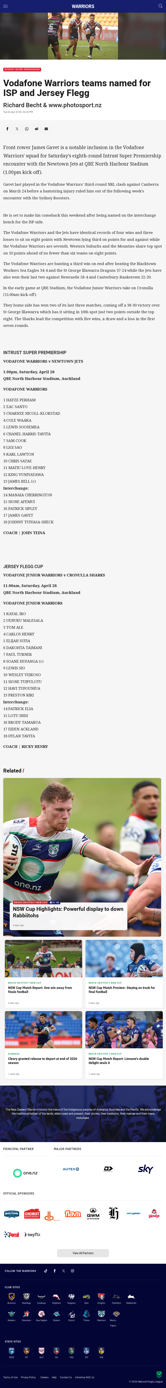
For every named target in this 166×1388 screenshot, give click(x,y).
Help (54, 1377)
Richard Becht (22, 105)
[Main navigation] (5, 6)
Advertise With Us (84, 1377)
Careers (44, 1377)
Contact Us (66, 1377)
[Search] (160, 6)
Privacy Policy (28, 1377)
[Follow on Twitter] (63, 1271)
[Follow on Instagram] (72, 1271)
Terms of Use (10, 1377)
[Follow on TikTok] (45, 1271)
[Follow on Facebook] (54, 1271)
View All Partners (83, 1253)
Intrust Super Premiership (22, 69)
